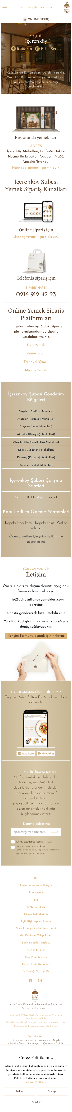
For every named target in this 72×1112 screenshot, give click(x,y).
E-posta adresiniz (36, 824)
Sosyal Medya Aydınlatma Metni (36, 928)
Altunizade (43, 1040)
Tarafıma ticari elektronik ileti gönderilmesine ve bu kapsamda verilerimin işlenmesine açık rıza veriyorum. (37, 850)
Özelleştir (52, 1091)
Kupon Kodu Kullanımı (36, 964)
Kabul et (36, 1102)
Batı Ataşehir (33, 1043)
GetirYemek (36, 345)
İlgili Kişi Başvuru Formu (36, 921)
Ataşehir (56, 1040)
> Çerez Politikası (36, 1082)
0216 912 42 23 (36, 295)
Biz (36, 878)
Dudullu (58, 1043)
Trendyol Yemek (36, 362)
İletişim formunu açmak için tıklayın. (36, 636)
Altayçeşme (29, 1040)
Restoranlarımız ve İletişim (36, 885)
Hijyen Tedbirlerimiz (36, 914)
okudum (34, 842)
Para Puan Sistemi (36, 957)
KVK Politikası (36, 907)
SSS (36, 899)
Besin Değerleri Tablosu (36, 942)
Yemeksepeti (36, 353)
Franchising (36, 892)
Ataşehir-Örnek (16, 1043)
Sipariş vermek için (36, 237)
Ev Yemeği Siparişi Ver (36, 971)
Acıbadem (16, 1040)
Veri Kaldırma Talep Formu (36, 935)
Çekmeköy (47, 1043)
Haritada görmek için (36, 168)
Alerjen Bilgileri (36, 950)
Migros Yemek (36, 370)
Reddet (19, 1091)
